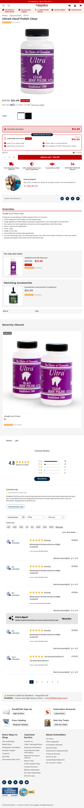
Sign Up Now (18, 713)
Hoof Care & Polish (15, 15)
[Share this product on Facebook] (72, 198)
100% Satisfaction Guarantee (26, 10)
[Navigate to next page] (58, 682)
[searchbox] (13, 517)
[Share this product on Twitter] (67, 198)
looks (14, 527)
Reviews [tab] (9, 440)
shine (44, 527)
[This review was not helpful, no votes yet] (75, 558)
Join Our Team (61, 725)
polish (38, 527)
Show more (59, 527)
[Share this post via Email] (62, 198)
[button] (10, 166)
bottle (51, 527)
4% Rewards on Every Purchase (43, 10)
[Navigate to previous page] (26, 682)
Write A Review (42, 479)
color (8, 527)
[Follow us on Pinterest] (21, 782)
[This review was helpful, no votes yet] (72, 558)
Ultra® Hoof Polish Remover (36, 258)
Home (5, 15)
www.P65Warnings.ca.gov (56, 698)
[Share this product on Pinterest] (78, 198)
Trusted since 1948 (76, 10)
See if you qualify (37, 105)
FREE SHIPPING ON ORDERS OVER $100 (9, 10)
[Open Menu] (3, 5)
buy (32, 527)
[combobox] (35, 517)
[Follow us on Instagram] (4, 782)
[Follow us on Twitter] (15, 782)
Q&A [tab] (16, 440)
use (27, 527)
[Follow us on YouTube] (27, 782)
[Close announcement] (80, 1)
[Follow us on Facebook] (10, 782)
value (21, 527)
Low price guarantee (59, 10)
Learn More (60, 713)
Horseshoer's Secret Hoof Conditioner (40, 287)
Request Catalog (20, 725)
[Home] (3, 15)
